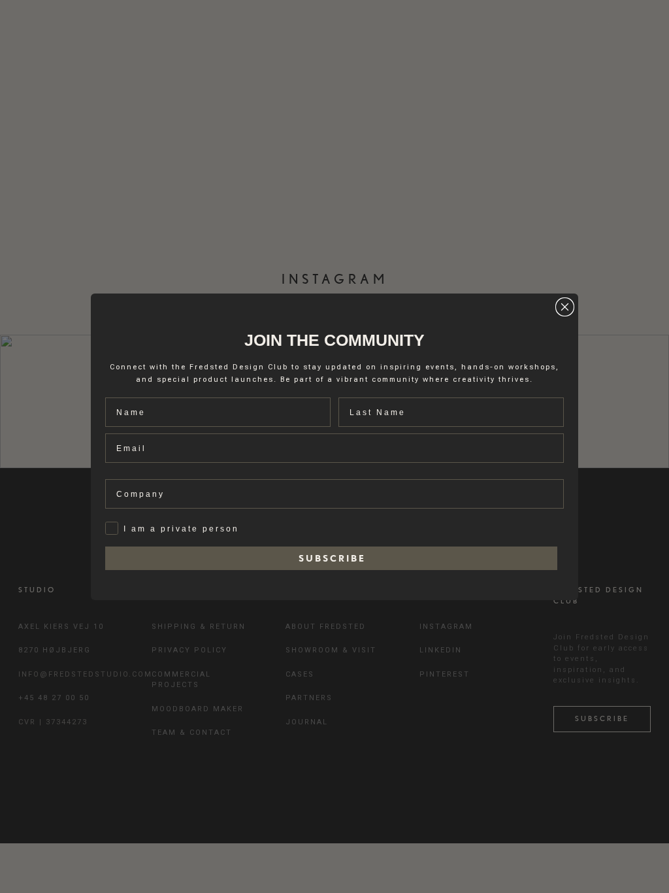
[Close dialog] (565, 307)
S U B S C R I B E (331, 558)
